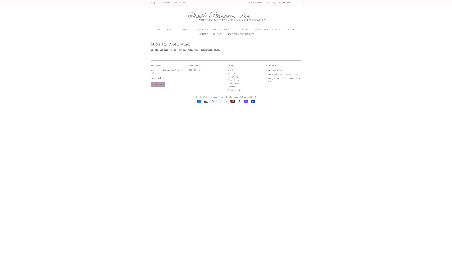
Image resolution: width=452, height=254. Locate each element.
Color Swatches (234, 83)
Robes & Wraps (221, 29)
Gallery (203, 34)
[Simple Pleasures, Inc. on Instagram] (199, 71)
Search (231, 70)
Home (159, 29)
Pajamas (201, 29)
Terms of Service (235, 90)
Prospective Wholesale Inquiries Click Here (168, 3)
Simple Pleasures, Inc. (220, 97)
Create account (262, 3)
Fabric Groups (233, 77)
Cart (278, 3)
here (196, 50)
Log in (249, 3)
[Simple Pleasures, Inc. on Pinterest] (195, 71)
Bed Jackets (243, 29)
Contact (218, 34)
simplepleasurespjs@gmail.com (285, 74)
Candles (289, 29)
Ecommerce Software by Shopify (243, 97)
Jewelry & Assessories (267, 29)
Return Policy (233, 80)
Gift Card (231, 87)
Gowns (186, 29)
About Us (172, 29)
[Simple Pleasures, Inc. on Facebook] (190, 71)
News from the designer (241, 34)
